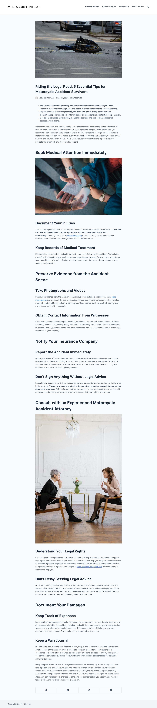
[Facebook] (46, 690)
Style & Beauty (138, 7)
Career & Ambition (92, 7)
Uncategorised (76, 98)
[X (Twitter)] (67, 690)
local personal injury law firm (89, 566)
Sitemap (27, 704)
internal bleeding (74, 235)
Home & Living (124, 7)
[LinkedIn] (111, 690)
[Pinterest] (89, 690)
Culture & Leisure (109, 7)
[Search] (148, 7)
